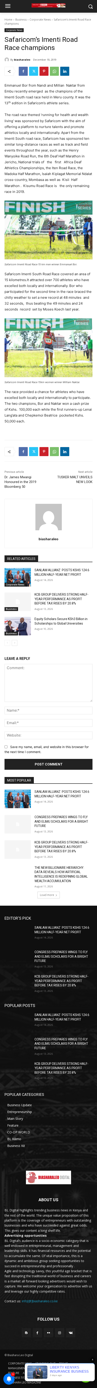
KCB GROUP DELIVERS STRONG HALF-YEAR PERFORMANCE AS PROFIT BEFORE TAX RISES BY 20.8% (61, 599)
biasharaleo (22, 59)
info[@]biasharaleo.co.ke (40, 1301)
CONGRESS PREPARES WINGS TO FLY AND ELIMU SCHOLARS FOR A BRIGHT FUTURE (61, 821)
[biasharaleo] (7, 59)
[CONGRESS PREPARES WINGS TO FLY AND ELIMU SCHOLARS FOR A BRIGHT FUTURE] (18, 824)
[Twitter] (33, 71)
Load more (47, 895)
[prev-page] (7, 643)
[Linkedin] (64, 71)
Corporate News (40, 19)
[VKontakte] (70, 1332)
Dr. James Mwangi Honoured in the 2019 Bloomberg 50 (20, 482)
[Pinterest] (43, 71)
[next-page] (14, 643)
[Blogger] (26, 1332)
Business (21, 19)
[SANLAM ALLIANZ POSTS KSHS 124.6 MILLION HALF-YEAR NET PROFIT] (18, 577)
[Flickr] (48, 1332)
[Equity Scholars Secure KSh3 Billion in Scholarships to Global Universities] (18, 626)
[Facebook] (23, 71)
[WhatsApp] (54, 71)
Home (8, 19)
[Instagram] (59, 1332)
